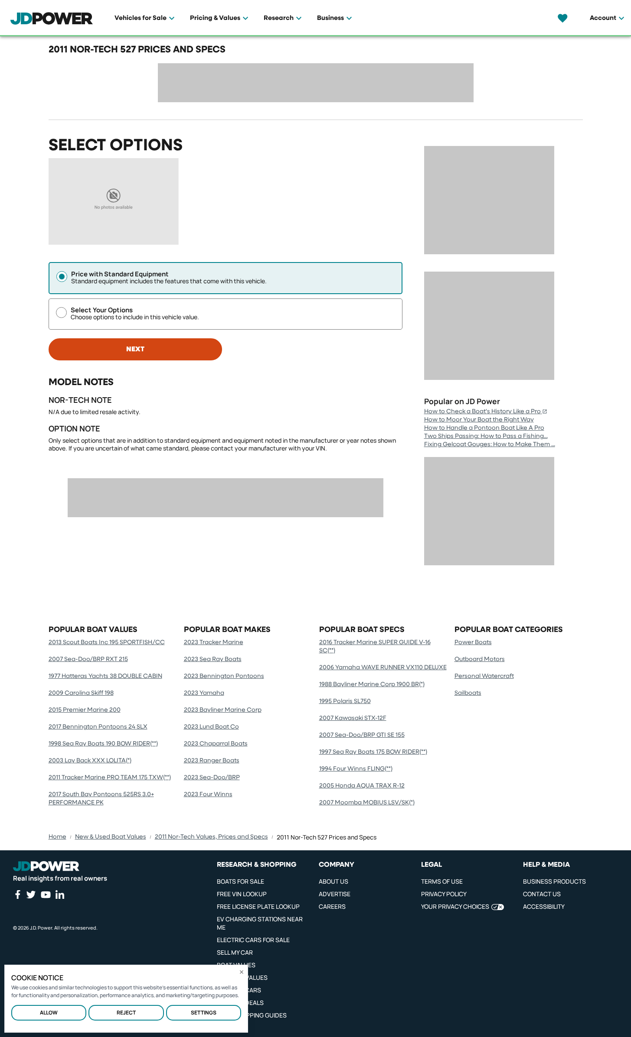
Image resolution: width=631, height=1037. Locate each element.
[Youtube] (45, 894)
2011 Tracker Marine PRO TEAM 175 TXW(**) (110, 778)
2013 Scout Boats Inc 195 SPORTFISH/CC (107, 642)
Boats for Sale (240, 881)
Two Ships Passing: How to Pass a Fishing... (486, 436)
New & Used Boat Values (110, 837)
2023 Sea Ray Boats (213, 659)
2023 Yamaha (204, 693)
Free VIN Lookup (242, 894)
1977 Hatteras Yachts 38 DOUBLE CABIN (105, 676)
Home (57, 837)
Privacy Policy (444, 894)
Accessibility (544, 906)
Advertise (334, 894)
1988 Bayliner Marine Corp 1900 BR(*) (372, 684)
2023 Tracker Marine (213, 642)
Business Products (554, 881)
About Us (333, 881)
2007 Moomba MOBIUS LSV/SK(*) (367, 803)
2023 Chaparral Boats (216, 744)
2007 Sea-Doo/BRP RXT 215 (88, 659)
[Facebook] (17, 894)
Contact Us (542, 894)
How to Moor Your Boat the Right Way (479, 420)
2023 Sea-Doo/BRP (212, 778)
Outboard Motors (479, 659)
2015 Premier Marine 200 (85, 710)
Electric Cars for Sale (253, 940)
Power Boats (473, 642)
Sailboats (467, 693)
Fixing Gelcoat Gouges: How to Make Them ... (489, 444)
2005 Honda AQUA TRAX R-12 (362, 786)
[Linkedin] (60, 894)
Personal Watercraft (484, 676)
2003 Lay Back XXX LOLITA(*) (90, 761)
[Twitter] (31, 894)
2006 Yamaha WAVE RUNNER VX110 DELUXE (383, 667)
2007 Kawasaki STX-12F (352, 718)
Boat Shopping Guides (252, 1015)
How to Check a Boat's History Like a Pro (482, 411)
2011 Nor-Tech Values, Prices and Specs (211, 837)
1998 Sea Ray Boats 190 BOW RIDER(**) (103, 744)
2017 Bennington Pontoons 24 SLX (98, 727)
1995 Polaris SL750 (345, 701)
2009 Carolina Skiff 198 (81, 693)
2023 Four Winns (208, 794)
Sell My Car (235, 952)
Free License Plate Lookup (258, 906)
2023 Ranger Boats (211, 761)
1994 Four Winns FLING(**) (355, 769)
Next (135, 349)
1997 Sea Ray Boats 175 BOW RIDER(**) (373, 752)
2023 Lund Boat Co (211, 727)
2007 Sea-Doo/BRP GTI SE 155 (362, 735)
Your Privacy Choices (455, 906)
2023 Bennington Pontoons (224, 676)
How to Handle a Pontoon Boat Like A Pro (484, 428)
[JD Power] (46, 866)
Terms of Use (442, 881)
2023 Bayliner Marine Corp (223, 710)
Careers (332, 906)
